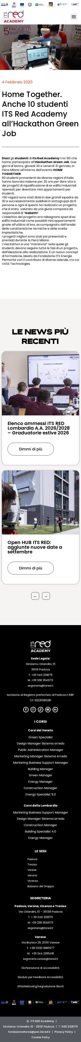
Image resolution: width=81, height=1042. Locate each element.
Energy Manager (40, 781)
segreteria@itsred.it (40, 686)
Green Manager (40, 775)
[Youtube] (48, 709)
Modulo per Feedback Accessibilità (40, 977)
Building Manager (40, 769)
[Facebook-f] (26, 709)
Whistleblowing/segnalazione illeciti (40, 986)
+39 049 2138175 (42, 675)
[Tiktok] (40, 709)
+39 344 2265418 (43, 953)
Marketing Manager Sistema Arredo (40, 756)
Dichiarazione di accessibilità (40, 968)
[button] (73, 16)
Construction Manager (40, 788)
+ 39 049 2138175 (42, 917)
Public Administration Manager (40, 750)
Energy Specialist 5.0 (40, 794)
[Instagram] (33, 709)
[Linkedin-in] (55, 709)
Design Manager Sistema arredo (40, 743)
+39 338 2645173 (42, 680)
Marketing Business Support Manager (40, 762)
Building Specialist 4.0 (40, 831)
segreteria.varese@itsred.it (40, 959)
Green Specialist (40, 737)
